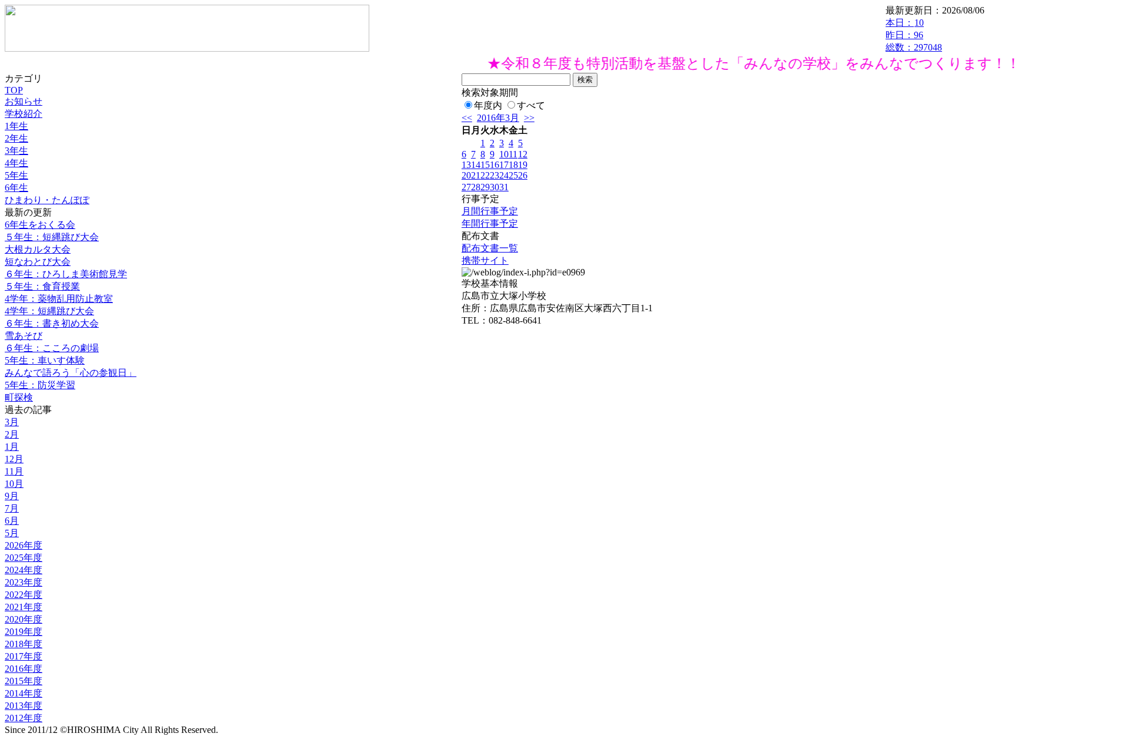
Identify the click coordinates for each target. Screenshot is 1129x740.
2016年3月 (498, 118)
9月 (12, 496)
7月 (12, 508)
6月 (12, 521)
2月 (12, 434)
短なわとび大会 (38, 262)
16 (494, 165)
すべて (531, 105)
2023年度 (23, 582)
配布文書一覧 (490, 248)
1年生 (16, 126)
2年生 (16, 138)
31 (504, 187)
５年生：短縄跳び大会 (52, 237)
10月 (14, 484)
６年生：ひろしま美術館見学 (66, 274)
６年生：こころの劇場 (52, 348)
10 (504, 154)
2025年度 (23, 558)
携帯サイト (485, 260)
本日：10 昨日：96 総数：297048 (914, 35)
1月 (12, 447)
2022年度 (23, 595)
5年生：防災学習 (40, 385)
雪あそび (23, 336)
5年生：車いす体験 (45, 360)
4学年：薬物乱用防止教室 (59, 299)
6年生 (16, 188)
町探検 (19, 397)
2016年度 (23, 669)
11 (513, 154)
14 (475, 165)
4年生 (16, 163)
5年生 (16, 175)
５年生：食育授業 (42, 286)
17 (504, 165)
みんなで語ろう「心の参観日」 (70, 373)
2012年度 (23, 718)
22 (485, 175)
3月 (12, 422)
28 (475, 187)
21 (475, 175)
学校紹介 (23, 114)
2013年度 (23, 706)
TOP (14, 90)
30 (494, 187)
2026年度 (23, 545)
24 (504, 175)
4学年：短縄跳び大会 (49, 311)
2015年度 (23, 681)
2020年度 (23, 619)
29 (485, 187)
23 (494, 175)
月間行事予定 (490, 211)
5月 (12, 533)
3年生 (16, 151)
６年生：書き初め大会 (52, 323)
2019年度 (23, 632)
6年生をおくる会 (40, 225)
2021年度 (23, 607)
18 (513, 165)
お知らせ (23, 101)
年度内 (488, 105)
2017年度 (23, 656)
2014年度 (23, 693)
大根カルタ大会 (38, 249)
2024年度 (23, 570)
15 (485, 165)
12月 (14, 459)
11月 (14, 471)
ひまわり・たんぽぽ (47, 200)
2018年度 (23, 644)
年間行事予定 (490, 223)
